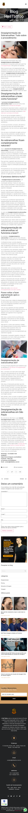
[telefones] (14, 765)
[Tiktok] (14, 796)
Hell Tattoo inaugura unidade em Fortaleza (11, 633)
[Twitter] (12, 472)
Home (11, 20)
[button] (26, 4)
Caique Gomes (18, 810)
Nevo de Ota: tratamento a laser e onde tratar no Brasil (13, 612)
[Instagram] (16, 472)
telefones (14, 770)
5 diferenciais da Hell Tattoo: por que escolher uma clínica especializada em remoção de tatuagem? (13, 653)
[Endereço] (14, 738)
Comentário (4, 491)
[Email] (14, 752)
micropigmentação (6, 65)
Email (14, 757)
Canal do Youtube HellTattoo (17, 445)
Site (2, 519)
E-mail (3, 514)
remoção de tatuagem (15, 105)
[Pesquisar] (25, 571)
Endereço (14, 743)
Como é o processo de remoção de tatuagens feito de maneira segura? (13, 674)
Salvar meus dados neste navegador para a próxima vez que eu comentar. (12, 527)
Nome (3, 508)
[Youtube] (20, 472)
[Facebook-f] (8, 472)
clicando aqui (21, 443)
